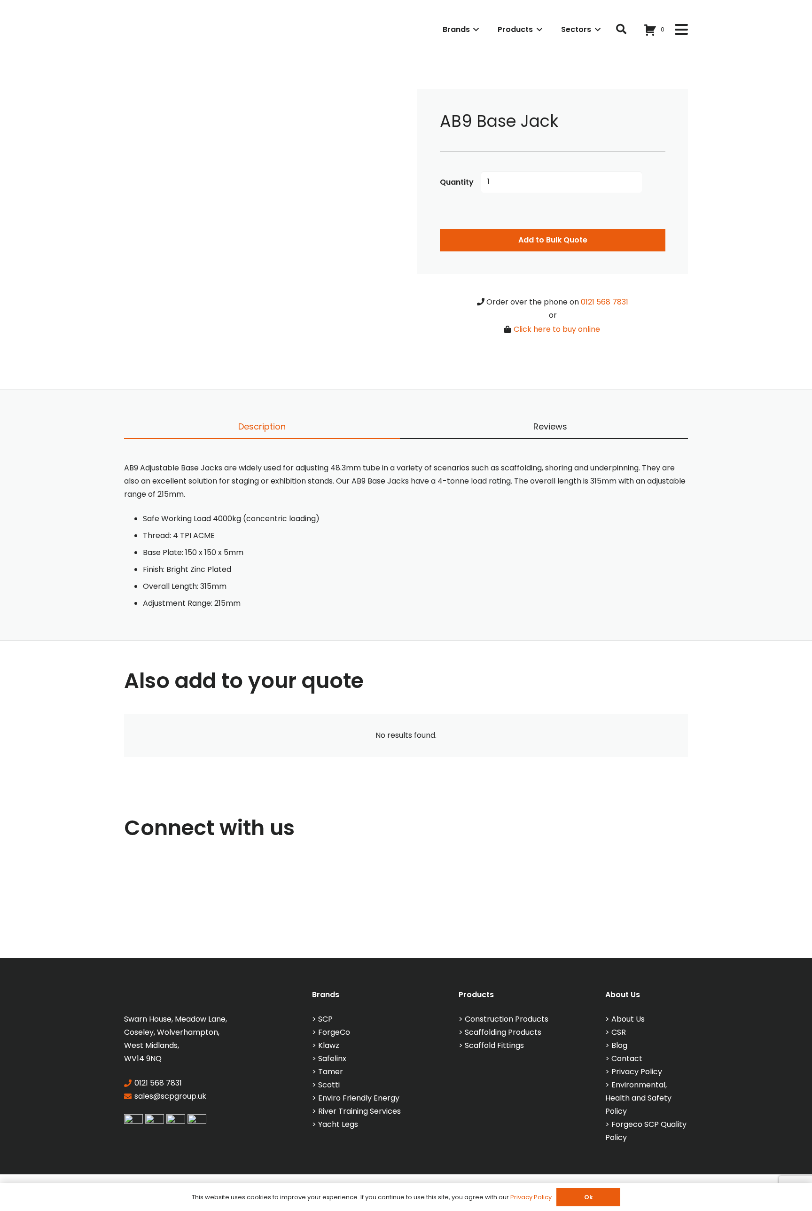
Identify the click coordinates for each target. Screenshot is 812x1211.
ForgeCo (334, 1032)
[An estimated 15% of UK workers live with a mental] (66, 911)
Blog (619, 1045)
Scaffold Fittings (494, 1045)
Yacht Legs (338, 1124)
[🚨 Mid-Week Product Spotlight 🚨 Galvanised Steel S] (746, 911)
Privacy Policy (636, 1071)
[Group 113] (196, 1120)
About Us (628, 1019)
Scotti (329, 1084)
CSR (618, 1032)
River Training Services (359, 1111)
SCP (325, 1019)
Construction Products (506, 1019)
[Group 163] (133, 1120)
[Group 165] (175, 1120)
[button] (474, 29)
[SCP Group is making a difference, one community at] (338, 911)
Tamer (330, 1071)
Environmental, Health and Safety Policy (638, 1098)
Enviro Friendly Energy (358, 1098)
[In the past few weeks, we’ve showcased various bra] (202, 911)
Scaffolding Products (503, 1032)
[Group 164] (154, 1120)
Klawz (328, 1045)
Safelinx (332, 1058)
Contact (626, 1058)
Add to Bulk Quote (552, 239)
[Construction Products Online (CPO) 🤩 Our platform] (610, 911)
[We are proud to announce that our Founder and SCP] (474, 911)
